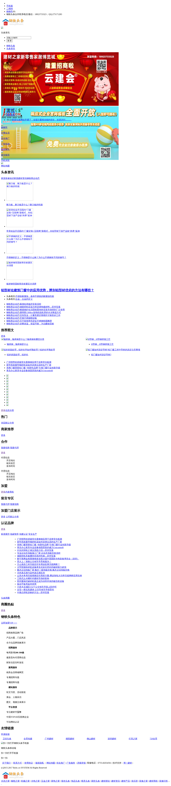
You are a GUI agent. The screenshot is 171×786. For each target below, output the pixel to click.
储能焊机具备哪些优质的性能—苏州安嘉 (36, 556)
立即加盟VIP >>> (9, 623)
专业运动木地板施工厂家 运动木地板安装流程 (38, 553)
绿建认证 (23, 534)
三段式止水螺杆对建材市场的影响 (33, 578)
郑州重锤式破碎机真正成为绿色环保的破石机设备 (40, 581)
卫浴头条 (7, 739)
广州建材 (49, 739)
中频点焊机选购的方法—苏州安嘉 (33, 592)
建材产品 (125, 781)
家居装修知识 (7, 178)
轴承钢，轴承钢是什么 (17, 344)
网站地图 (50, 763)
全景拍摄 (28, 739)
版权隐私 (39, 763)
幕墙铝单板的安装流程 (30, 304)
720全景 (153, 739)
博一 (125, 763)
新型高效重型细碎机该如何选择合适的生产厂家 (28, 365)
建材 (130, 763)
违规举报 (81, 763)
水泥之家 (5, 781)
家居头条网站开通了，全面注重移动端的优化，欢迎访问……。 (42, 120)
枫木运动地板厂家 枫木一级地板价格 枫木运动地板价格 (43, 570)
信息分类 (9, 410)
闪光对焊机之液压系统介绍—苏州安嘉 (35, 550)
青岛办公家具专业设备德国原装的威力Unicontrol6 (29, 370)
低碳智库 (14, 534)
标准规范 (5, 534)
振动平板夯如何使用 (26, 584)
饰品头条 (75, 781)
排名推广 (61, 763)
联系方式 (17, 763)
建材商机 (153, 781)
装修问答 (163, 781)
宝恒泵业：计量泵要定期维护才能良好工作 (40, 315)
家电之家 (55, 781)
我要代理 (14, 448)
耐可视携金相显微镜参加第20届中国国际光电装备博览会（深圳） (48, 559)
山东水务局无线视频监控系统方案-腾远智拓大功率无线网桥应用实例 (49, 575)
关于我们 (6, 763)
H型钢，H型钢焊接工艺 (102, 344)
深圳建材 (112, 739)
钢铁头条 (10, 46)
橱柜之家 (15, 781)
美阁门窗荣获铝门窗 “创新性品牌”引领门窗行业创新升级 (33, 368)
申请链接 (5, 734)
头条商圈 (5, 598)
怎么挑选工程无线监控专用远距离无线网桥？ (38, 564)
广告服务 (71, 763)
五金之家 (45, 781)
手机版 (9, 6)
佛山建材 (91, 739)
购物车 (9, 11)
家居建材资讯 (20, 178)
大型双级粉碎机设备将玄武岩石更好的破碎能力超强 (41, 567)
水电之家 (35, 781)
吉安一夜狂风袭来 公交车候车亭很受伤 (35, 589)
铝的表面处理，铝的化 (17, 354)
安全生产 (32, 534)
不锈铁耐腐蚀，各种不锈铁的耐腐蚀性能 (34, 296)
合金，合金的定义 (24, 299)
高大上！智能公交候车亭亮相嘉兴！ (34, 561)
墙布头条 (65, 781)
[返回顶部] (1, 784)
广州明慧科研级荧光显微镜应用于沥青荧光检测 (28, 362)
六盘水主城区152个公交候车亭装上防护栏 (37, 587)
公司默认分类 (12, 517)
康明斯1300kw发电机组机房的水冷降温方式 (40, 312)
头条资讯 (5, 32)
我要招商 (5, 448)
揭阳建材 (70, 739)
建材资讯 (115, 781)
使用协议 (28, 763)
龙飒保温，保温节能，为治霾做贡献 (37, 324)
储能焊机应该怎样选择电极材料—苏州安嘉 (40, 307)
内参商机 (9, 492)
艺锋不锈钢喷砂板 (28, 318)
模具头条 (85, 781)
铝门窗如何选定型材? (101, 354)
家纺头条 (95, 781)
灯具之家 (133, 739)
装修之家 (143, 781)
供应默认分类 (7, 423)
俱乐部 (134, 781)
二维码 (9, 8)
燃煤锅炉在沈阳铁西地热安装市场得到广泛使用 (42, 310)
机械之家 (25, 781)
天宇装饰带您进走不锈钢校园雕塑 (36, 321)
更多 (3, 336)
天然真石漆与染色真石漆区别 (31, 573)
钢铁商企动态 (33, 178)
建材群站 (105, 781)
